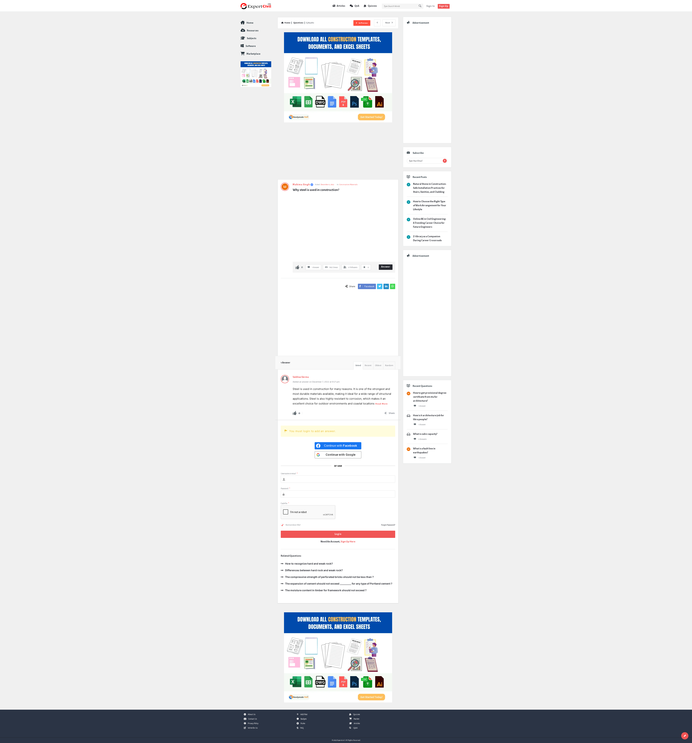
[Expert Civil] (259, 6)
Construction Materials (348, 184)
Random (389, 365)
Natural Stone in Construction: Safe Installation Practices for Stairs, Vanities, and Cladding (429, 188)
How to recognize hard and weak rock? (309, 563)
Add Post (303, 714)
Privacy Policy (253, 723)
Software (251, 46)
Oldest (378, 365)
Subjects (251, 38)
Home (250, 23)
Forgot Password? (388, 525)
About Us (251, 714)
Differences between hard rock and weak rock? (314, 570)
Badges (304, 719)
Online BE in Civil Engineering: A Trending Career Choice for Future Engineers (429, 223)
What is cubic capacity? (425, 434)
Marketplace (253, 54)
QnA (356, 6)
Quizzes (372, 6)
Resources (252, 30)
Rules (303, 723)
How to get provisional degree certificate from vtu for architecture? (429, 397)
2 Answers (422, 439)
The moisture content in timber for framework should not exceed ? (326, 590)
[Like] (297, 267)
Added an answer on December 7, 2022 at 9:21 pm (316, 382)
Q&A (355, 728)
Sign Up (443, 6)
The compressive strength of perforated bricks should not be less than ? (329, 576)
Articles (341, 6)
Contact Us (252, 719)
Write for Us (253, 728)
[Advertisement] (338, 152)
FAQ (301, 728)
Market (356, 719)
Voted (358, 365)
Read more (381, 404)
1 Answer (422, 406)
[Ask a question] (684, 735)
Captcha (285, 503)
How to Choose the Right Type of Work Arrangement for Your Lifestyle (429, 205)
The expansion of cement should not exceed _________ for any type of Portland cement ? (338, 583)
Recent (368, 365)
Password (285, 488)
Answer (385, 267)
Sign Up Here (348, 541)
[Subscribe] (445, 161)
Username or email (289, 473)
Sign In (430, 6)
